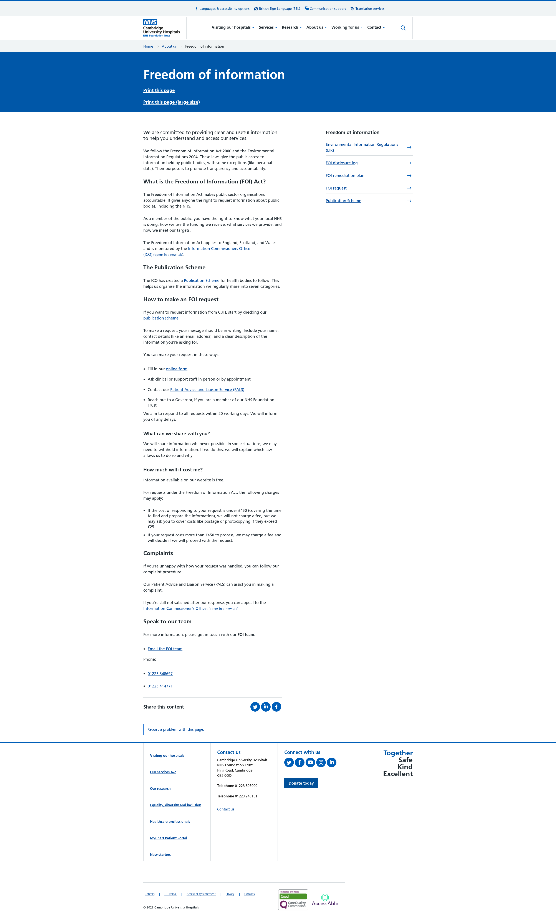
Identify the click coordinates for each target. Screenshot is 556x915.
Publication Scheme (201, 280)
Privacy (230, 894)
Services (266, 27)
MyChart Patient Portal (168, 838)
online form (176, 368)
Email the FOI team (165, 648)
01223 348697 (160, 673)
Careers (149, 894)
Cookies (249, 894)
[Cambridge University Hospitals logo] (165, 28)
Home (148, 46)
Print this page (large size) (171, 102)
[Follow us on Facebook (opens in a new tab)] (300, 763)
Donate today (301, 783)
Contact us (225, 809)
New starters (160, 854)
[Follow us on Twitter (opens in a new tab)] (289, 763)
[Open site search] (403, 28)
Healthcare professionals (170, 821)
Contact (374, 27)
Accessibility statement (201, 894)
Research (290, 27)
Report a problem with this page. (175, 729)
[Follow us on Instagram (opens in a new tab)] (321, 763)
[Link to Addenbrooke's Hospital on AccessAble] (325, 899)
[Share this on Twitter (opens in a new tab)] (255, 707)
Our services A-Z (163, 772)
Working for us (345, 27)
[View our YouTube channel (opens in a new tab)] (311, 763)
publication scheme (161, 318)
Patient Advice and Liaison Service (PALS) (207, 389)
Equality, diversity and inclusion (175, 805)
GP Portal (170, 894)
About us (314, 27)
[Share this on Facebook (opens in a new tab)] (277, 707)
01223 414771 (160, 686)
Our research (160, 788)
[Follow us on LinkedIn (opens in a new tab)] (332, 763)
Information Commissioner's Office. (190, 608)
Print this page (159, 90)
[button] (222, 9)
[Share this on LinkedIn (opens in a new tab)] (266, 707)
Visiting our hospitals (231, 27)
